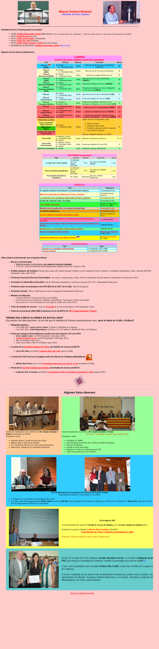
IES (83, 311)
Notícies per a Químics (108, 236)
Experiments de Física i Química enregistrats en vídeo (107, 532)
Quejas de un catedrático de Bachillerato (58, 249)
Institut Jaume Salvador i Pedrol (30, 43)
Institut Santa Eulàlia (25, 38)
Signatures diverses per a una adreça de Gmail (58, 237)
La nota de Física (49, 251)
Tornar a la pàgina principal (82, 593)
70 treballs (49, 307)
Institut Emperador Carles (47, 45)
